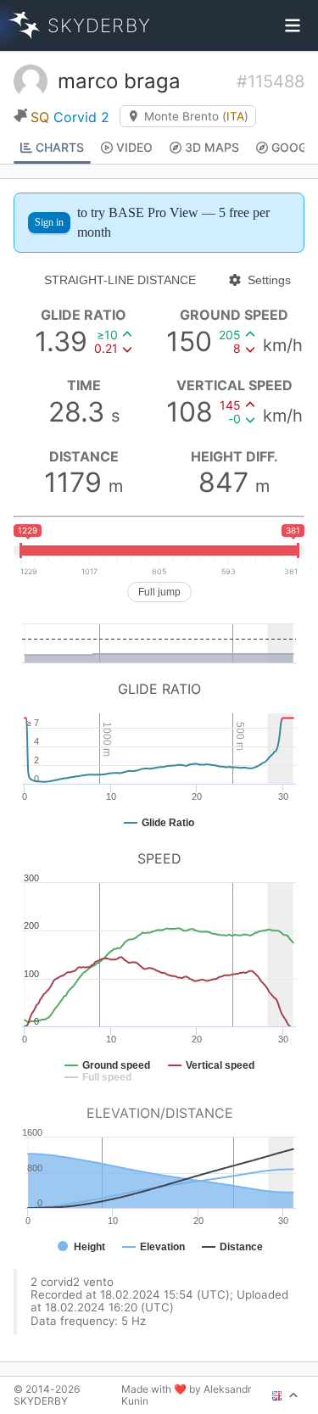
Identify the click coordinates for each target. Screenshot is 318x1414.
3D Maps (212, 147)
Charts (60, 147)
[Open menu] (292, 25)
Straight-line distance (120, 280)
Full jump (159, 592)
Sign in (49, 222)
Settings (269, 280)
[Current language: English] (285, 1395)
